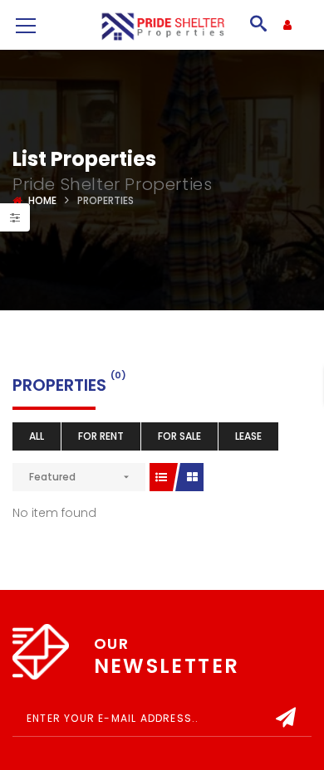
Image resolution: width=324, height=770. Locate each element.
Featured (52, 477)
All (36, 436)
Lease (248, 436)
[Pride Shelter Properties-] (162, 25)
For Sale (179, 436)
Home (42, 200)
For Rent (101, 436)
